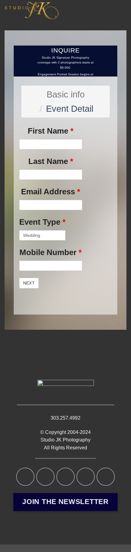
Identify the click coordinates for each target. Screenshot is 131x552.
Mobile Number (50, 252)
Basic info (66, 94)
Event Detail (69, 109)
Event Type (42, 222)
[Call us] (85, 477)
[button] (119, 11)
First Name (50, 130)
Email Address (50, 191)
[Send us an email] (65, 477)
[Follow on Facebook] (25, 477)
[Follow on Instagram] (45, 477)
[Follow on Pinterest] (106, 477)
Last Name (50, 161)
